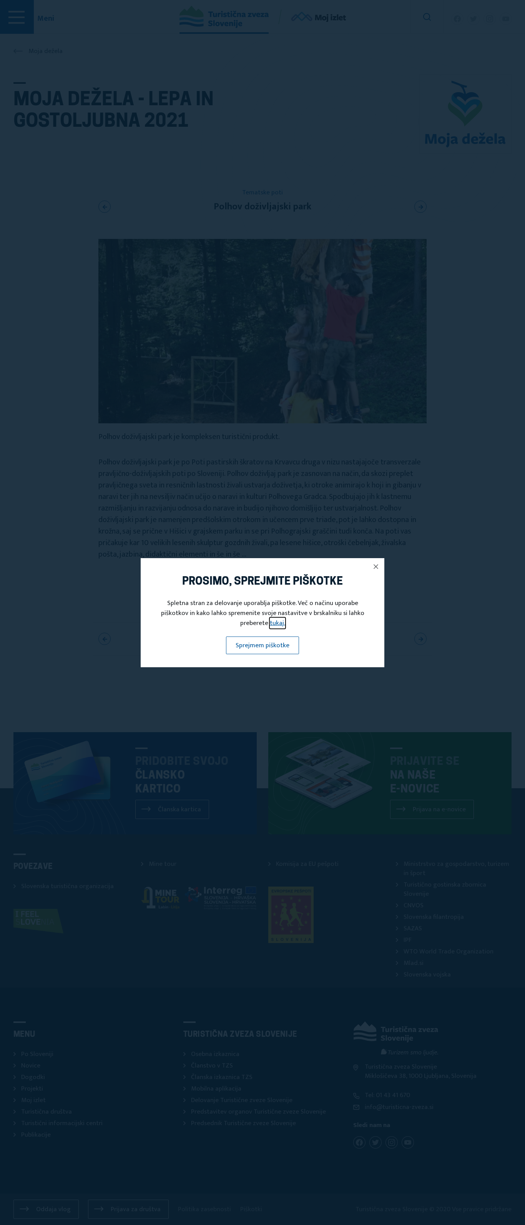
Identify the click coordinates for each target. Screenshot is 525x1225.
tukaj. (277, 623)
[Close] (375, 566)
